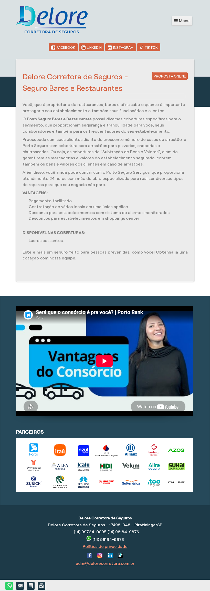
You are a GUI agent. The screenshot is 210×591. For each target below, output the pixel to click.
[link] (63, 47)
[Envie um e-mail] (20, 586)
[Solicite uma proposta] (31, 586)
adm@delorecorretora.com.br (105, 563)
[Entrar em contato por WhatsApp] (9, 586)
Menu (184, 20)
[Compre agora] (42, 586)
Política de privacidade (105, 546)
